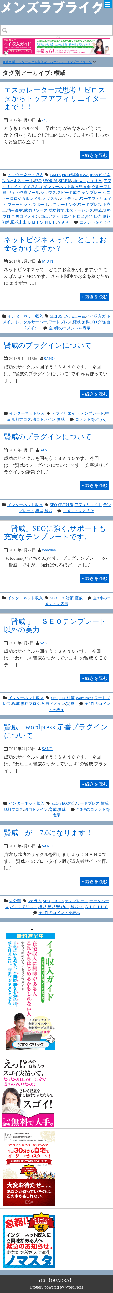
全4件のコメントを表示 (59, 913)
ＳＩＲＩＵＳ (96, 907)
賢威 (61, 419)
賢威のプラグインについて (48, 345)
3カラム (35, 901)
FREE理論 (70, 175)
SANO (49, 358)
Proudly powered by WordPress (56, 1287)
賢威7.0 (77, 907)
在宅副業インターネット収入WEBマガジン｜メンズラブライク (47, 62)
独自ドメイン (27, 216)
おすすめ (94, 181)
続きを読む (94, 155)
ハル (46, 120)
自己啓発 (85, 216)
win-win (79, 181)
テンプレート (93, 192)
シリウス (48, 192)
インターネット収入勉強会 (67, 187)
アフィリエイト (65, 413)
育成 (53, 809)
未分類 (15, 901)
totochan (49, 550)
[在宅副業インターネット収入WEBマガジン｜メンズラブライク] (56, 4)
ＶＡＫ (63, 222)
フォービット (19, 204)
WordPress (84, 698)
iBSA (84, 175)
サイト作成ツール (23, 192)
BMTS (55, 175)
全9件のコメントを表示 (69, 328)
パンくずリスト (23, 907)
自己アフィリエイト (58, 216)
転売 (97, 216)
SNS (66, 316)
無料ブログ (91, 322)
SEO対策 (50, 181)
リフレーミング (63, 204)
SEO (38, 181)
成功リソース (36, 210)
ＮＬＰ (50, 222)
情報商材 (15, 210)
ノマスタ (50, 198)
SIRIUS (65, 181)
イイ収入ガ (32, 187)
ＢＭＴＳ (35, 222)
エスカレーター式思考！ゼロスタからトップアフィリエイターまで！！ (55, 98)
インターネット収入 (25, 175)
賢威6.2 (62, 907)
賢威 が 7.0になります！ (48, 832)
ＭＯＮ (48, 261)
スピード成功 (69, 192)
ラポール (40, 204)
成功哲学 (56, 210)
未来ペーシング (79, 210)
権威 (98, 210)
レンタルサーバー (31, 322)
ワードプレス (89, 204)
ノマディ (67, 198)
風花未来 (19, 222)
